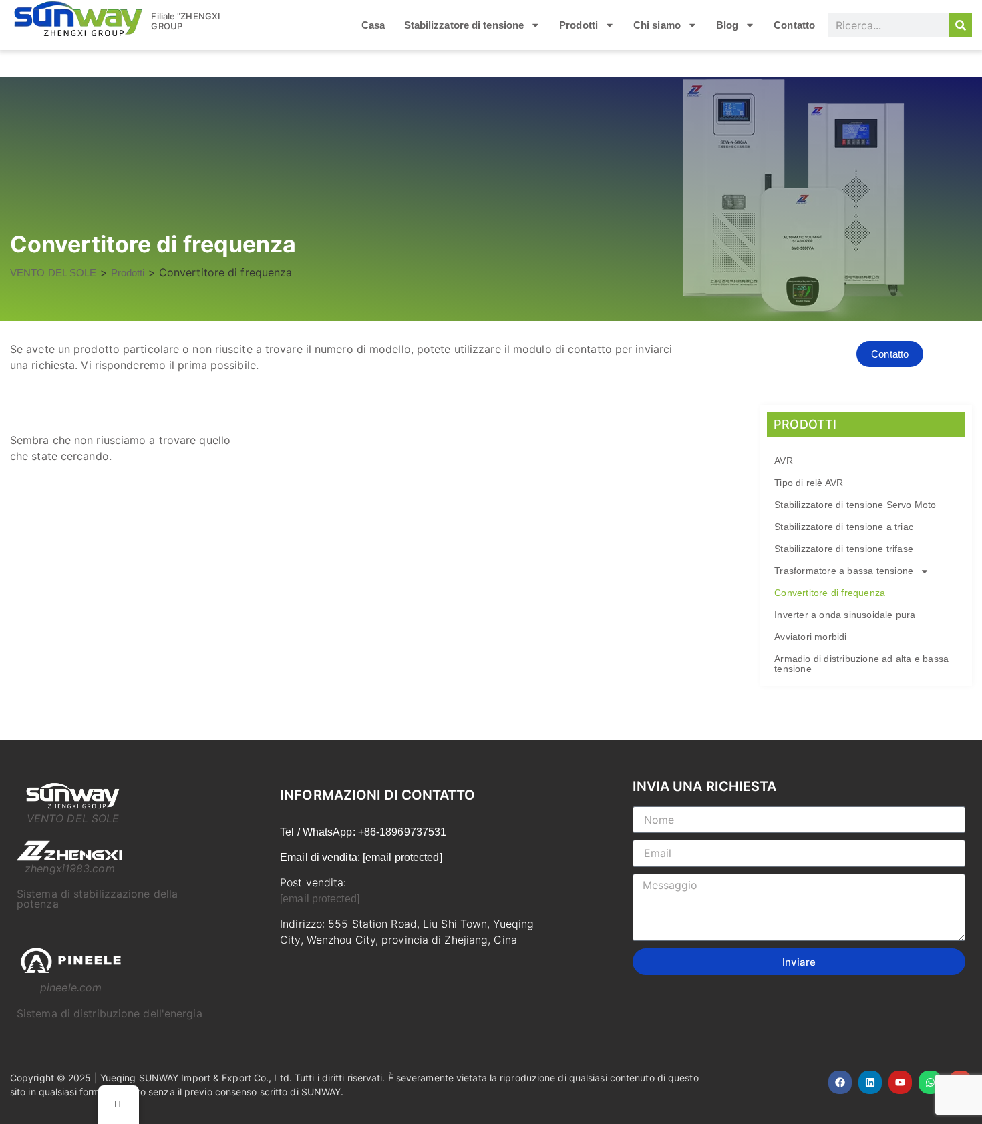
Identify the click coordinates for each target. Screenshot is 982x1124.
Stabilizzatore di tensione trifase (843, 548)
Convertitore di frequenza (829, 592)
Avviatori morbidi (810, 636)
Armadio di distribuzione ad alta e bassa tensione (861, 663)
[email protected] (319, 898)
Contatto (794, 25)
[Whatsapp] (930, 1082)
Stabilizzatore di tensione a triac (843, 526)
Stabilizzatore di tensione (464, 25)
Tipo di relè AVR (808, 482)
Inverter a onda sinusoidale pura (844, 614)
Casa (373, 25)
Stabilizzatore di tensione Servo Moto (855, 504)
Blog (727, 25)
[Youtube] (900, 1082)
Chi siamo (657, 25)
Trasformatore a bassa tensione (843, 570)
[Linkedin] (870, 1082)
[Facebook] (840, 1082)
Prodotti (578, 25)
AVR (783, 460)
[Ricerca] (960, 25)
